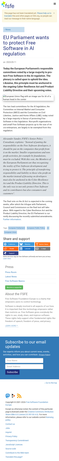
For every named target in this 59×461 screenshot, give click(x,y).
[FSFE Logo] (7, 4)
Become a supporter (14, 287)
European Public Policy (36, 228)
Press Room (10, 272)
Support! (12, 253)
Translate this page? (14, 457)
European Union (10, 232)
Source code (10, 449)
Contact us (10, 424)
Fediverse (11, 244)
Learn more (10, 325)
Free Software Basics (15, 281)
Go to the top (51, 383)
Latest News (11, 276)
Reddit (12, 249)
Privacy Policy (11, 436)
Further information (12, 219)
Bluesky (27, 244)
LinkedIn (27, 249)
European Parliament (17, 228)
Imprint (8, 432)
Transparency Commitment (17, 440)
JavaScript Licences (14, 444)
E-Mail (43, 249)
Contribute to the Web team (17, 453)
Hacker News (43, 244)
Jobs (7, 428)
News (8, 29)
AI (48, 228)
